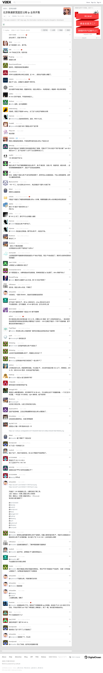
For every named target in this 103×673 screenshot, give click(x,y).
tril (10, 162)
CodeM (11, 123)
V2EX (5, 8)
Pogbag (11, 57)
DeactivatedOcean (15, 64)
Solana (43, 657)
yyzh (10, 335)
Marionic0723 (13, 182)
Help (10, 657)
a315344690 (13, 457)
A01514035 (12, 309)
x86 (10, 49)
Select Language (75, 657)
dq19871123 (13, 423)
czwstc (11, 79)
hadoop (11, 375)
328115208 (12, 35)
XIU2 (10, 42)
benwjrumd (12, 443)
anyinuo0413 (13, 409)
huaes (11, 566)
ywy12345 (12, 619)
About (4, 657)
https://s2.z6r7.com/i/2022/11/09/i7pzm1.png (23, 487)
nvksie (11, 197)
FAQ (37, 657)
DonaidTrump (13, 277)
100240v (14, 16)
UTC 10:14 (20, 668)
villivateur (12, 284)
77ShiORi (12, 382)
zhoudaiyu (12, 416)
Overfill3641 (13, 72)
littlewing (12, 343)
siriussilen (12, 292)
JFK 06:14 (40, 668)
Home (88, 2)
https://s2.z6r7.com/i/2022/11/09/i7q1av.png (23, 485)
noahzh (11, 450)
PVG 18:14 (27, 668)
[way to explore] (7, 2)
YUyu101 (12, 131)
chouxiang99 (14, 338)
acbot (11, 316)
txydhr (11, 155)
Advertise (18, 657)
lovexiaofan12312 (15, 270)
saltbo (11, 94)
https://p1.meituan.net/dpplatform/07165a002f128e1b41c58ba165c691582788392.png (36, 431)
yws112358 (12, 262)
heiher (11, 86)
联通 (60, 30)
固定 (68, 30)
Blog (26, 657)
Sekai (11, 189)
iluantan (11, 602)
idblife (11, 204)
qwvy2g (11, 145)
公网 (53, 30)
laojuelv (84, 38)
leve (10, 612)
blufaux (11, 101)
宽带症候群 (12, 8)
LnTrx (11, 213)
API (31, 657)
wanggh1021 (13, 389)
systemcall (12, 299)
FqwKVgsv (12, 328)
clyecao (11, 116)
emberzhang (13, 109)
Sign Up (93, 2)
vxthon (11, 365)
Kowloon (12, 236)
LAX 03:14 (34, 668)
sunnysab (12, 253)
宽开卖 (45, 30)
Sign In (99, 2)
